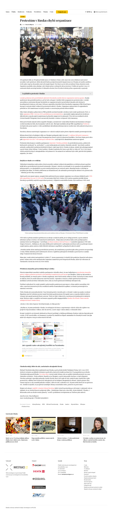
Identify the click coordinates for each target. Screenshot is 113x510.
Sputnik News (74, 404)
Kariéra (86, 470)
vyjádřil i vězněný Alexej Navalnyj (43, 388)
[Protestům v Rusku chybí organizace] (56, 51)
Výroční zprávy (88, 481)
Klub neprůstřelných (101, 12)
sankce (67, 404)
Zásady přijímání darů (90, 478)
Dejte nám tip (87, 483)
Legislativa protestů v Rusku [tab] (33, 93)
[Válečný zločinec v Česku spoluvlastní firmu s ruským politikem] (69, 425)
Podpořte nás (62, 12)
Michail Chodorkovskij (52, 404)
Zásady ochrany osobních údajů (92, 489)
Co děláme (87, 468)
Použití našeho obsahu (90, 476)
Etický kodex (87, 480)
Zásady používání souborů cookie (93, 487)
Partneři (86, 474)
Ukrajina (83, 404)
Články (23, 16)
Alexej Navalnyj (36, 404)
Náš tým (86, 467)
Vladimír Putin (26, 406)
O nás (85, 465)
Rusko (61, 404)
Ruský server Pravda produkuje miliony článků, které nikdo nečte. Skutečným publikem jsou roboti (17, 440)
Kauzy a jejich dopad (89, 472)
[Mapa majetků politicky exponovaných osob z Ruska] (44, 425)
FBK (44, 404)
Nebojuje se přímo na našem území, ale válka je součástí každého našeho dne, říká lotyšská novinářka (94, 440)
